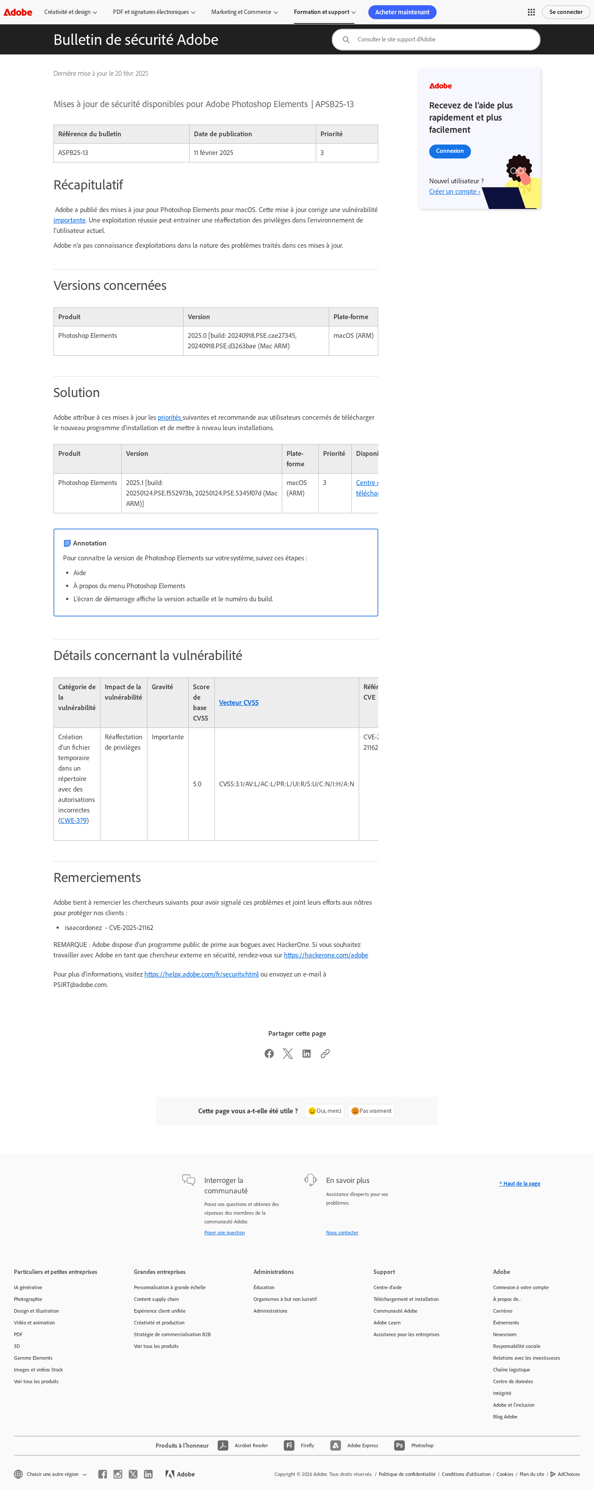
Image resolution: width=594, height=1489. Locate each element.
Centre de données (513, 1381)
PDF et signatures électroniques (151, 12)
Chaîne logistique (511, 1370)
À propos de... (507, 1299)
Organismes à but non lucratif (285, 1299)
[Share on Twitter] (288, 1056)
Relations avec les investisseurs (526, 1358)
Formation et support (321, 12)
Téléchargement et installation (406, 1299)
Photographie (28, 1299)
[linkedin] (148, 1474)
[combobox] (436, 40)
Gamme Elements (33, 1358)
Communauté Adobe (395, 1311)
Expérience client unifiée (160, 1311)
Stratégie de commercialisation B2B (172, 1334)
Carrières (503, 1311)
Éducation (264, 1287)
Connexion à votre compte (521, 1287)
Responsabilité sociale (517, 1346)
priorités (169, 417)
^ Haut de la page (520, 1183)
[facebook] (102, 1474)
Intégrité (502, 1393)
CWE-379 (73, 820)
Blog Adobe (505, 1417)
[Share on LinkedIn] (306, 1056)
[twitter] (133, 1474)
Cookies (505, 1474)
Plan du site (532, 1474)
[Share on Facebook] (269, 1056)
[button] (531, 12)
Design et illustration (36, 1311)
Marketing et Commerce (241, 12)
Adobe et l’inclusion (513, 1405)
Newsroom (505, 1334)
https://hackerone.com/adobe (326, 955)
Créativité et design (67, 12)
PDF (18, 1334)
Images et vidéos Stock (38, 1370)
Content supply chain (156, 1299)
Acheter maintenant (402, 12)
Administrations (270, 1311)
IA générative (28, 1287)
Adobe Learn (387, 1323)
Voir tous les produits (36, 1381)
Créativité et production (159, 1323)
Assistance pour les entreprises (407, 1334)
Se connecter (566, 12)
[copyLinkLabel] (325, 1056)
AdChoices (569, 1474)
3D (17, 1346)
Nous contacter (342, 1233)
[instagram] (117, 1474)
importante (69, 220)
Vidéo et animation (34, 1323)
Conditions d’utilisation (466, 1474)
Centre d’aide (388, 1287)
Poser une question (224, 1233)
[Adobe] (18, 12)
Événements (506, 1323)
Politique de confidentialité (407, 1474)
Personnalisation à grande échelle (170, 1287)
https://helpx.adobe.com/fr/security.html (201, 974)
